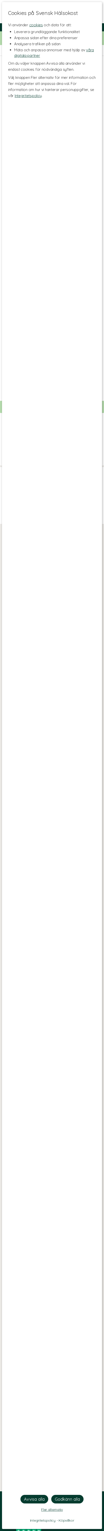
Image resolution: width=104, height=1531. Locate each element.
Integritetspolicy (28, 95)
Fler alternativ (52, 1509)
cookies (36, 24)
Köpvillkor (66, 1520)
